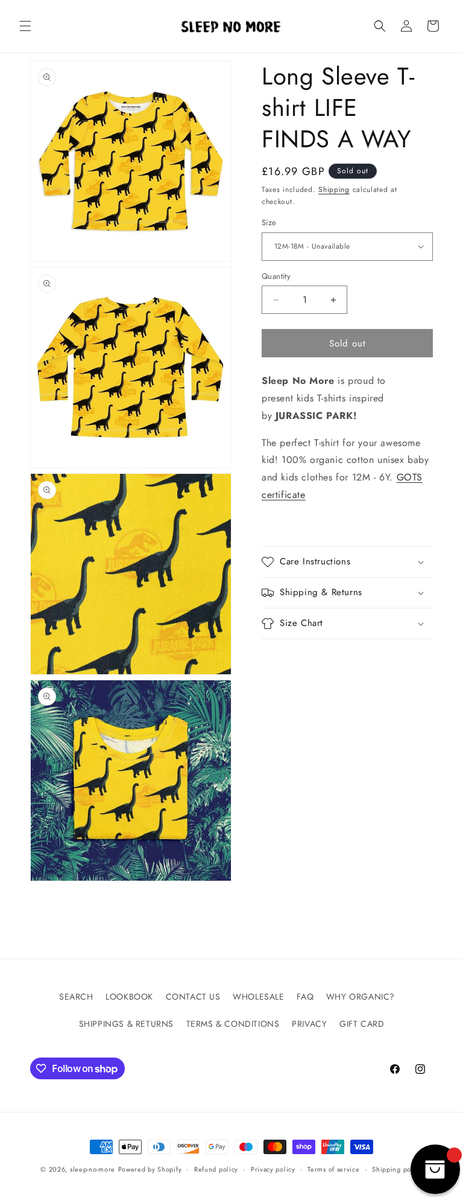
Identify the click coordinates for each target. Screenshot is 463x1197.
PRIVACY (309, 1024)
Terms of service (333, 1169)
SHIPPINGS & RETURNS (126, 1024)
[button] (25, 26)
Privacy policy (273, 1169)
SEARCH (76, 997)
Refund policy (216, 1169)
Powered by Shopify (150, 1169)
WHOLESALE (258, 997)
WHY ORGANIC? (360, 997)
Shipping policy (397, 1169)
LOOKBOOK (129, 997)
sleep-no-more (92, 1169)
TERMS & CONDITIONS (233, 1024)
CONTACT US (193, 997)
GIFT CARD (361, 1024)
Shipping (334, 189)
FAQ (305, 997)
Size (269, 222)
